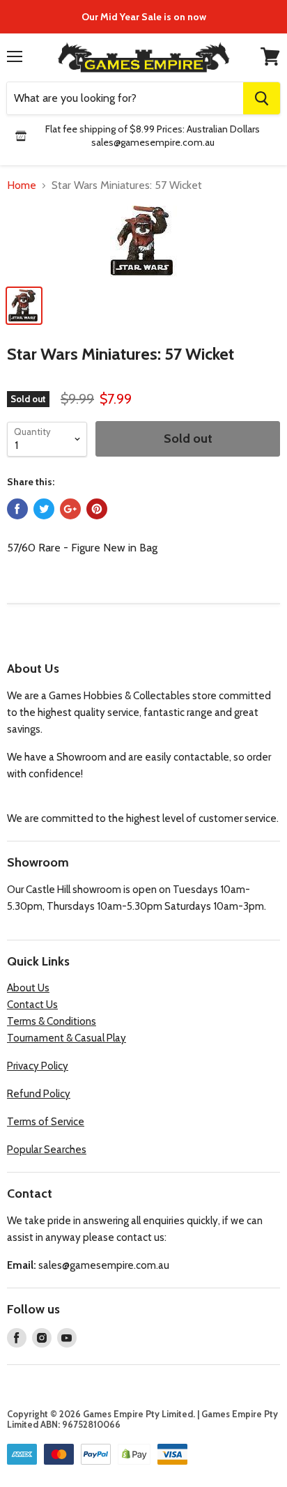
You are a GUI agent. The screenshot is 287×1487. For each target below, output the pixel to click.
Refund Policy (38, 1094)
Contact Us (32, 1004)
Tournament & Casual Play (66, 1038)
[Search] (261, 98)
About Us (28, 988)
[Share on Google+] (70, 508)
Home (21, 185)
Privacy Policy (37, 1066)
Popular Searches (46, 1149)
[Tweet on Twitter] (43, 508)
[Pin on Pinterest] (96, 508)
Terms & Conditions (51, 1021)
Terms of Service (45, 1121)
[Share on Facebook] (17, 508)
